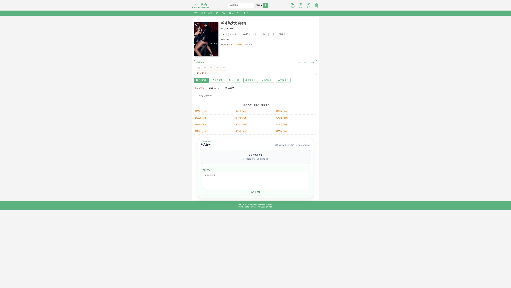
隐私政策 (254, 207)
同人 (224, 13)
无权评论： (207, 170)
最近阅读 (218, 80)
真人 (231, 13)
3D (217, 13)
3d (228, 39)
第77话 (200, 124)
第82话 (240, 111)
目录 (215, 88)
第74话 (200, 131)
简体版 (240, 207)
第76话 (240, 124)
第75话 (281, 124)
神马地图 (269, 207)
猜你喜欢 (230, 88)
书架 (293, 7)
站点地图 (261, 207)
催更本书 (251, 80)
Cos (238, 13)
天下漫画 (244, 204)
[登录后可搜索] (265, 5)
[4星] (217, 67)
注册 (317, 7)
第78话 (281, 118)
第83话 (236, 44)
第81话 (281, 111)
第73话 (240, 131)
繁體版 (247, 207)
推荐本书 (267, 80)
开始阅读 (202, 80)
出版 (246, 13)
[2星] (205, 67)
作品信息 (200, 88)
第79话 (240, 118)
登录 (309, 7)
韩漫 (203, 13)
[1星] (199, 67)
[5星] (223, 67)
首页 (195, 13)
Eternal (230, 28)
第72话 (281, 131)
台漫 (210, 13)
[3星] (211, 67)
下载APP (284, 80)
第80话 (200, 118)
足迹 (301, 7)
